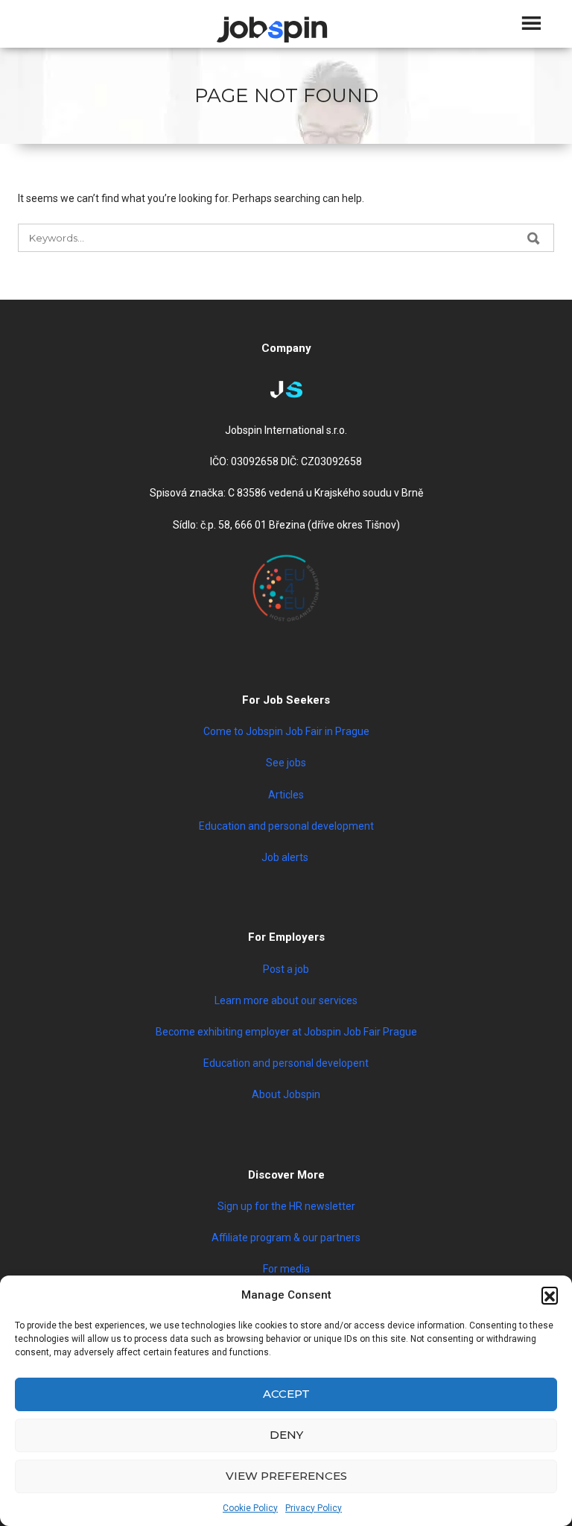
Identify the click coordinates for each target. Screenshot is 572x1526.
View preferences (286, 1476)
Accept (286, 1394)
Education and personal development (286, 826)
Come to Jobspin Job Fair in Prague (286, 731)
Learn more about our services (286, 1000)
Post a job (286, 969)
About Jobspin (286, 1094)
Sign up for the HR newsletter (286, 1206)
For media (286, 1269)
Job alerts (286, 857)
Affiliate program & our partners (286, 1237)
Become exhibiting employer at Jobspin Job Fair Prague (286, 1032)
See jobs (286, 763)
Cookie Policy (250, 1508)
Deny (286, 1435)
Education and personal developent (286, 1063)
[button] (549, 1294)
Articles (286, 795)
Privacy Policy (313, 1508)
